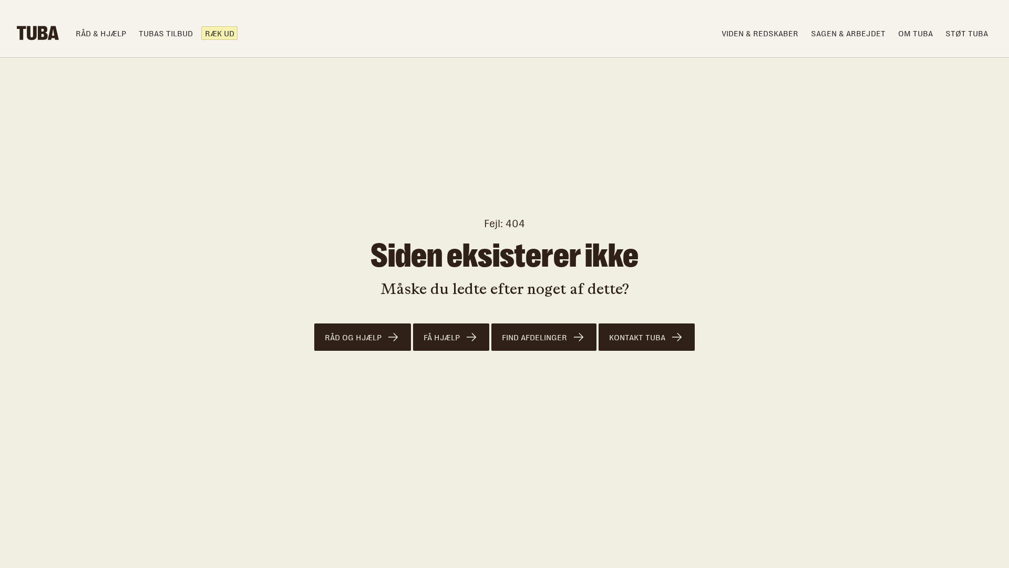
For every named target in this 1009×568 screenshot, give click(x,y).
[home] (38, 33)
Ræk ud (219, 33)
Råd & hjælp (101, 33)
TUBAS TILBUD (166, 33)
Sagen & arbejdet (848, 33)
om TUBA (915, 33)
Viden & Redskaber (760, 33)
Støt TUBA (966, 33)
